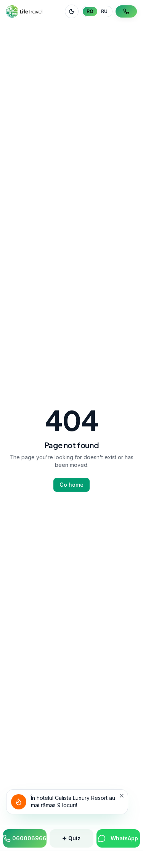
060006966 (29, 838)
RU (104, 11)
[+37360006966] (126, 11)
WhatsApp (124, 838)
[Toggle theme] (72, 11)
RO (90, 11)
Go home (71, 484)
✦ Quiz (71, 838)
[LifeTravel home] (24, 11)
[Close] (122, 796)
